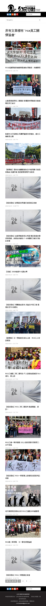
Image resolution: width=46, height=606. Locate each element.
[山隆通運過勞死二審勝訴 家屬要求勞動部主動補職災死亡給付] (23, 85)
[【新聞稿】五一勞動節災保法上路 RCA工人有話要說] (23, 322)
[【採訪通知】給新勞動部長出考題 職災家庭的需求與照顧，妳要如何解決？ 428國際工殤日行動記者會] (23, 220)
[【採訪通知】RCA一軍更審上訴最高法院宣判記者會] (23, 460)
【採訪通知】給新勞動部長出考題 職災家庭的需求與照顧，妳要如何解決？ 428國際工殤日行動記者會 (22, 238)
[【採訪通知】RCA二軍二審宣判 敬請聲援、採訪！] (23, 391)
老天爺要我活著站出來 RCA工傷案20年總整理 (22, 511)
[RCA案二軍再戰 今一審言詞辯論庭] (23, 526)
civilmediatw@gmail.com (23, 603)
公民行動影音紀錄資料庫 (23, 594)
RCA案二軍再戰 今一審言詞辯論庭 (18, 542)
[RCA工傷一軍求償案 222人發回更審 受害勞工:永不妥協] (23, 427)
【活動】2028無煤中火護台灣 (16, 271)
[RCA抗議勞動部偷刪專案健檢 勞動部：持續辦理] (23, 52)
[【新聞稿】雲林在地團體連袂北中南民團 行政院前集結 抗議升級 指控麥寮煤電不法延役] (23, 154)
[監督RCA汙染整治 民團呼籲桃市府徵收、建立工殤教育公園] (23, 118)
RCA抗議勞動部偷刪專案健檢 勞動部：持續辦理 (22, 67)
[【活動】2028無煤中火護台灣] (23, 256)
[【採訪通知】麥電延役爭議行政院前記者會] (23, 187)
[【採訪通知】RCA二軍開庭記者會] (23, 559)
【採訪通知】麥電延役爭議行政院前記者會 (21, 203)
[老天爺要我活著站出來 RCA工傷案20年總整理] (23, 496)
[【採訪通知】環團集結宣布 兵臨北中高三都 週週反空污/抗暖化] (23, 289)
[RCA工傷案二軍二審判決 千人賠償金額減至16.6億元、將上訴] (23, 358)
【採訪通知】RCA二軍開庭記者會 (17, 575)
